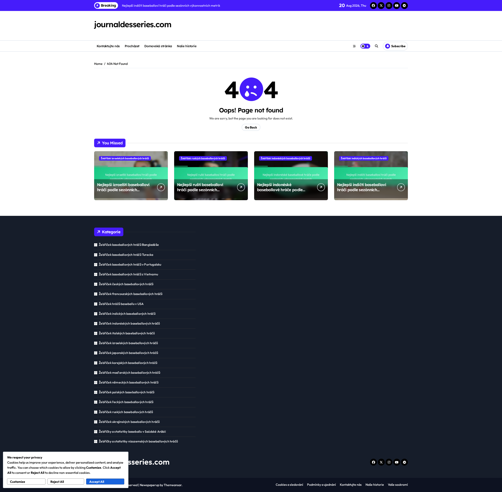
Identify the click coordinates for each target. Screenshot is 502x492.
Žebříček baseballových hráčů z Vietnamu (128, 274)
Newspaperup (149, 485)
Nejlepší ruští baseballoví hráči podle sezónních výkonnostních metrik (200, 189)
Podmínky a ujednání (321, 485)
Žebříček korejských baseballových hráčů (128, 363)
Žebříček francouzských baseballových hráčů (130, 294)
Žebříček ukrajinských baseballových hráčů (129, 422)
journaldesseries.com (132, 24)
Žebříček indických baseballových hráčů (364, 158)
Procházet (132, 46)
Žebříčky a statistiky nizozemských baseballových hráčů (138, 441)
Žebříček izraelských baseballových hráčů (125, 158)
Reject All (57, 482)
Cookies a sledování (289, 485)
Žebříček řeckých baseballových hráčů (126, 402)
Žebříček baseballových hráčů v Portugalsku (130, 264)
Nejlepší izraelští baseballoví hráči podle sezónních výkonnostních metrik (123, 189)
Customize (17, 482)
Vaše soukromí (398, 485)
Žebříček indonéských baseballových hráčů (285, 158)
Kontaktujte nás (108, 46)
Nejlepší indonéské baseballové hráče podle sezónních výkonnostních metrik (280, 192)
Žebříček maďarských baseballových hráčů (129, 372)
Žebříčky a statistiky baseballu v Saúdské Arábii (132, 431)
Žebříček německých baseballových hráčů (128, 382)
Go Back (251, 127)
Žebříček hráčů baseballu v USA (121, 304)
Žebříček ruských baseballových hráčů (203, 158)
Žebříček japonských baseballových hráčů (128, 353)
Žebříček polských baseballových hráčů (126, 392)
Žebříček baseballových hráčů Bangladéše (129, 245)
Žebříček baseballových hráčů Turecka (126, 255)
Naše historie (186, 46)
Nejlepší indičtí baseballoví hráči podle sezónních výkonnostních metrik (361, 189)
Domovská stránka (158, 46)
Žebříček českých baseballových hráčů (126, 284)
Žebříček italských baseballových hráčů (127, 333)
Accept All (96, 482)
